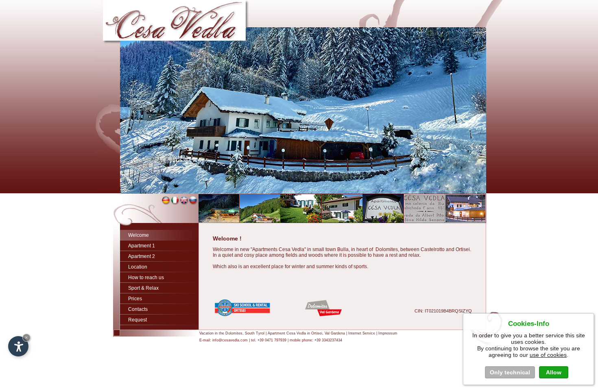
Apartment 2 (141, 256)
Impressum (387, 333)
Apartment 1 (141, 246)
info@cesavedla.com (230, 340)
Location (137, 267)
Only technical (510, 372)
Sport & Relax (143, 288)
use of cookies (548, 355)
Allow (553, 372)
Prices (135, 299)
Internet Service (361, 333)
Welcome (138, 235)
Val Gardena (335, 333)
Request (137, 320)
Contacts (138, 309)
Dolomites (233, 333)
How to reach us (146, 277)
